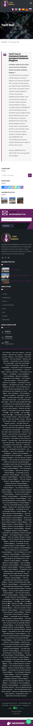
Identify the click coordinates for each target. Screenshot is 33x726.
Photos (5, 301)
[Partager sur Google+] (9, 257)
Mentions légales (17, 711)
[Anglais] (16, 9)
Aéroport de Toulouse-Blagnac (21, 281)
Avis (4, 312)
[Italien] (19, 9)
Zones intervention (8, 305)
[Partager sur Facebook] (6, 257)
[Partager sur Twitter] (3, 257)
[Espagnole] (23, 9)
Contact (5, 316)
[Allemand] (26, 9)
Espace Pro (16, 714)
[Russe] (30, 9)
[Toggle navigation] (31, 3)
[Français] (12, 9)
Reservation (6, 320)
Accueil (4, 42)
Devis (4, 309)
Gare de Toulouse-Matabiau (20, 275)
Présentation (6, 298)
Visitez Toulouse (16, 269)
